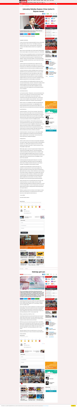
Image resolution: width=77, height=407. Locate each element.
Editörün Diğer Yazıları (27, 345)
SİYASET (42, 2)
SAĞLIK (38, 2)
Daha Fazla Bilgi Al (46, 405)
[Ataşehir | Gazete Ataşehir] (23, 1)
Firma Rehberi (40, 3)
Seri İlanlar (43, 3)
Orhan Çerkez (28, 202)
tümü (55, 375)
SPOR (40, 2)
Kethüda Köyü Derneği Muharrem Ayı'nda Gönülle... (32, 257)
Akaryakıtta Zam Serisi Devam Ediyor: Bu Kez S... (32, 400)
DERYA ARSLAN (51, 71)
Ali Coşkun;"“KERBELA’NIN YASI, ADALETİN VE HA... (32, 265)
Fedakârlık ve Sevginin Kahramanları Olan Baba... (24, 265)
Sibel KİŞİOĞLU (51, 76)
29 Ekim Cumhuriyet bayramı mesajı (36, 202)
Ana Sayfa (22, 268)
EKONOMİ (34, 2)
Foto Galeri (21, 3)
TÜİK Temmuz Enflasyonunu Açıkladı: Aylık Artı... (24, 400)
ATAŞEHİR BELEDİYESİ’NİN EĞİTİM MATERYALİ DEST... (32, 393)
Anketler (32, 3)
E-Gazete (28, 3)
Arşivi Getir (51, 130)
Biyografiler (20, 4)
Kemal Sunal (51, 118)
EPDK (27, 336)
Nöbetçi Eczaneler (35, 3)
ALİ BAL (50, 61)
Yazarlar (25, 3)
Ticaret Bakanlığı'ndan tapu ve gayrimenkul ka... (39, 393)
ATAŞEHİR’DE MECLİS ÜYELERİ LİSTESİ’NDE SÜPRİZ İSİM (52, 73)
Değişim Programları (52, 68)
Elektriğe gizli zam (22, 336)
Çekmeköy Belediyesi (23, 202)
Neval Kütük (51, 328)
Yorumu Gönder (24, 232)
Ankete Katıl (51, 107)
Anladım (73, 405)
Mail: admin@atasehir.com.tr (27, 347)
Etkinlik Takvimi (48, 3)
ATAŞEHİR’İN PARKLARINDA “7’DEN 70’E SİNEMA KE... (39, 257)
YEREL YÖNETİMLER (30, 2)
